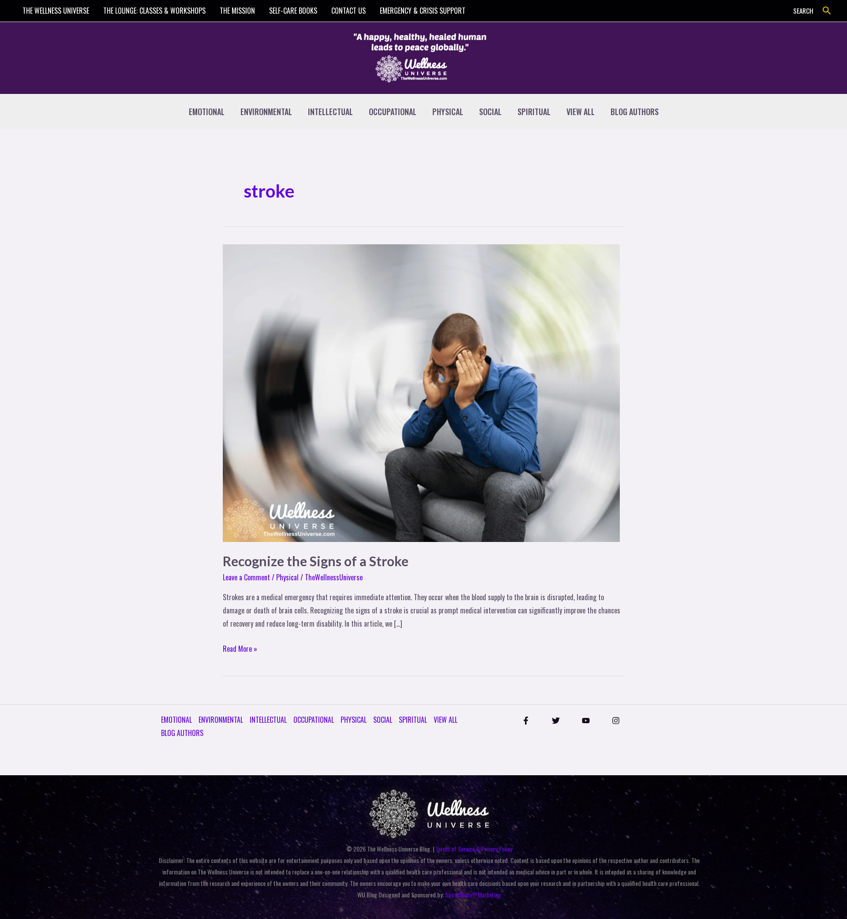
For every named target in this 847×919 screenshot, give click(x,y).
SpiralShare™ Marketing (473, 894)
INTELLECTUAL (330, 111)
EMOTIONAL (207, 111)
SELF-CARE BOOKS (293, 10)
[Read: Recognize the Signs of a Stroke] (421, 392)
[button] (827, 11)
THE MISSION (237, 10)
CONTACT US (348, 10)
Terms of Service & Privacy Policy (473, 848)
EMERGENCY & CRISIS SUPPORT (422, 10)
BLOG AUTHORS (635, 111)
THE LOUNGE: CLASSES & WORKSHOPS (154, 10)
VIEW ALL (580, 111)
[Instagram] (616, 721)
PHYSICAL (447, 111)
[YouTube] (586, 721)
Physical (287, 577)
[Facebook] (526, 721)
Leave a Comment (246, 577)
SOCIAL (490, 111)
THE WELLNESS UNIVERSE (55, 10)
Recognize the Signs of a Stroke (316, 561)
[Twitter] (556, 721)
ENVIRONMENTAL (266, 111)
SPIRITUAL (534, 111)
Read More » (240, 648)
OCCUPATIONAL (392, 111)
